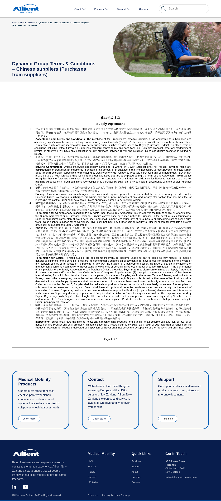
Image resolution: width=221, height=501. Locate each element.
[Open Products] (106, 9)
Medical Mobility (101, 454)
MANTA (92, 466)
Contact (136, 482)
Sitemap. (125, 495)
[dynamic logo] (31, 8)
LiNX (90, 461)
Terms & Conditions (27, 23)
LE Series (93, 482)
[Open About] (83, 9)
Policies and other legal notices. (104, 495)
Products (136, 461)
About (135, 472)
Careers (136, 477)
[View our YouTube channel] (25, 487)
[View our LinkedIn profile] (14, 487)
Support (136, 466)
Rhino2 (91, 472)
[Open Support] (128, 9)
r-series (92, 477)
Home (14, 23)
